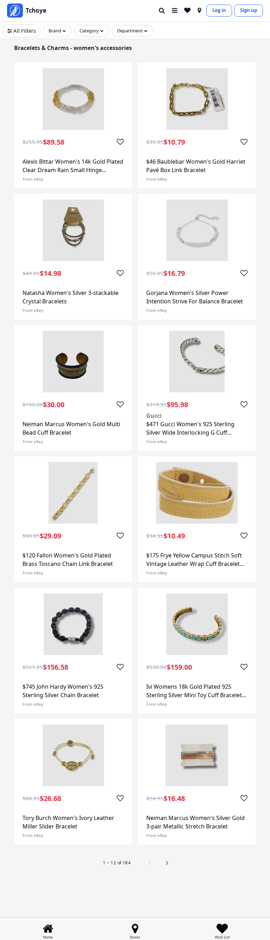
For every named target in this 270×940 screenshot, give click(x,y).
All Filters (24, 30)
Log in (219, 10)
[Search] (162, 10)
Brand (55, 30)
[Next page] (167, 862)
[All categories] (174, 10)
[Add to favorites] (120, 142)
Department (130, 30)
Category (89, 30)
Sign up (248, 10)
